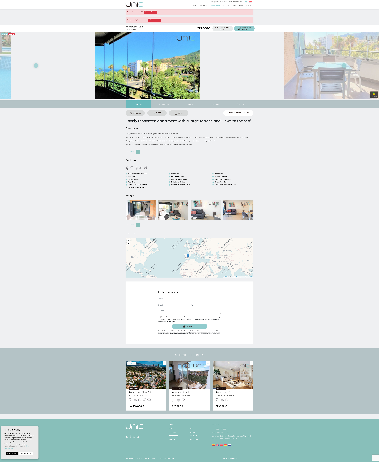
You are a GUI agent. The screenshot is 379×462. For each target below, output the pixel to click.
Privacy (153, 458)
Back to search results (239, 113)
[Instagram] (134, 436)
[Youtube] (127, 436)
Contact (249, 5)
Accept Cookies (11, 453)
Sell (234, 5)
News (241, 5)
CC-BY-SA (250, 277)
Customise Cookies (25, 453)
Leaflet (225, 277)
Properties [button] (215, 5)
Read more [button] (130, 225)
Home (195, 5)
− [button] (128, 243)
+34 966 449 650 (236, 2)
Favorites (194, 439)
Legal (145, 458)
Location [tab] (215, 104)
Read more (130, 152)
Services (226, 5)
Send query (192, 326)
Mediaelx (240, 458)
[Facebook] (130, 436)
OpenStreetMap (237, 277)
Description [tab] (164, 104)
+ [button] (128, 240)
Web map (170, 458)
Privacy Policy (171, 319)
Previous (35, 65)
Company (203, 5)
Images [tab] (189, 104)
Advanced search (150, 12)
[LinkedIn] (138, 436)
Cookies (161, 458)
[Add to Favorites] (164, 363)
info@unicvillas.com (219, 2)
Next (344, 65)
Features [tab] (138, 104)
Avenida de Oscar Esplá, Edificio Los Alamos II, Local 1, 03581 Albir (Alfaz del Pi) (231, 437)
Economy (241, 104)
